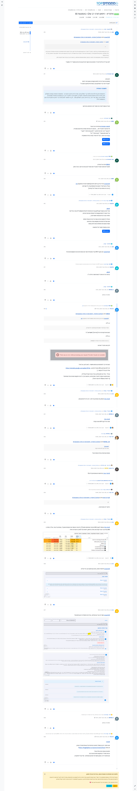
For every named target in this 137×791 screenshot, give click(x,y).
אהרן (112, 393)
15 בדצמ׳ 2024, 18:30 (98, 74)
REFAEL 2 (111, 289)
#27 (45, 610)
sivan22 (109, 29)
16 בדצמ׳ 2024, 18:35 (103, 393)
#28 (45, 717)
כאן (109, 135)
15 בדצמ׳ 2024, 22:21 (98, 159)
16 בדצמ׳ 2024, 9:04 (101, 289)
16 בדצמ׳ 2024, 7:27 (103, 178)
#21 (44, 414)
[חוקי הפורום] (135, 2)
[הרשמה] (2, 5)
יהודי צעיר (111, 436)
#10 (44, 32)
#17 (44, 267)
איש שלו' (112, 308)
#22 (45, 436)
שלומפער (111, 203)
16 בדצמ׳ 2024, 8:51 (101, 203)
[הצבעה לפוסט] (50, 68)
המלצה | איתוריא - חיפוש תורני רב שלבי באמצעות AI (91, 29)
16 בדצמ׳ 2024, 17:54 (101, 308)
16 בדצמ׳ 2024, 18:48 (96, 468)
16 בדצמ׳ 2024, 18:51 (103, 563)
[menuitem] (2, 2)
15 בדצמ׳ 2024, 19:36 (103, 121)
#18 (44, 289)
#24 (45, 492)
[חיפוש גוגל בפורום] (135, 14)
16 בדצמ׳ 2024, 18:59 (103, 610)
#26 (45, 563)
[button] (135, 786)
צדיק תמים (111, 468)
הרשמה (115, 786)
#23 (45, 468)
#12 (44, 121)
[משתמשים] (135, 11)
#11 (44, 74)
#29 (45, 736)
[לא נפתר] (135, 8)
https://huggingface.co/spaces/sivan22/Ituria (92, 748)
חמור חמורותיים (110, 74)
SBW (112, 121)
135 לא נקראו (26, 41)
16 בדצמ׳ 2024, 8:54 (101, 267)
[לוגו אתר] (107, 4)
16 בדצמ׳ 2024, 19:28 (101, 736)
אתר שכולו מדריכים (93, 480)
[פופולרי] (135, 5)
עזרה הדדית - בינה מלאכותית (112, 17)
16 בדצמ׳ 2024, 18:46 (101, 436)
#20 (45, 393)
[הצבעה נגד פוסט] (45, 68)
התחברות (109, 786)
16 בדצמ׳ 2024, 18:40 (100, 414)
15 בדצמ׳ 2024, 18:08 (103, 32)
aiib (113, 32)
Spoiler (107, 139)
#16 (44, 246)
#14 (44, 178)
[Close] (45, 774)
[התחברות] (2, 2)
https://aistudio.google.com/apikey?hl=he (78, 368)
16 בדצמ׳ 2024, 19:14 (101, 717)
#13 (44, 159)
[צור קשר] (135, 18)
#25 (45, 522)
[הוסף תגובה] (53, 68)
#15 (44, 203)
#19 (44, 308)
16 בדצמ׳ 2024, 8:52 (104, 246)
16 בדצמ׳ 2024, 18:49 (101, 492)
